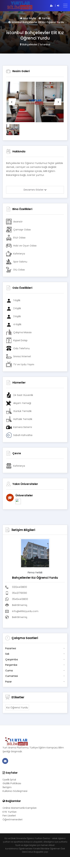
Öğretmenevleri (12, 819)
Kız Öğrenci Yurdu (17, 707)
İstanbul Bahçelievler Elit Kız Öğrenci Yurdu (38, 22)
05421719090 (19, 593)
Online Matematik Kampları (20, 808)
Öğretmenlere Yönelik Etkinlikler (34, 848)
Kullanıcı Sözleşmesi (15, 791)
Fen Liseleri (9, 815)
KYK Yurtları (9, 812)
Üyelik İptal (9, 779)
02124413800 (19, 587)
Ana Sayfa (29, 18)
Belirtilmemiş (19, 605)
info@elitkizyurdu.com (25, 611)
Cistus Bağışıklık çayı (37, 851)
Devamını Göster (34, 189)
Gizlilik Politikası (12, 783)
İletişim (7, 787)
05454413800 (20, 599)
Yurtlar (46, 18)
